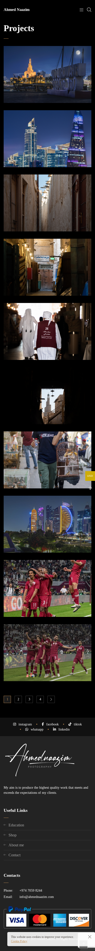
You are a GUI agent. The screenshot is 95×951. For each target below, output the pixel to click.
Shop (13, 835)
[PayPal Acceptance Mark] (47, 927)
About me (16, 845)
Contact (14, 855)
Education (16, 825)
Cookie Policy (19, 941)
